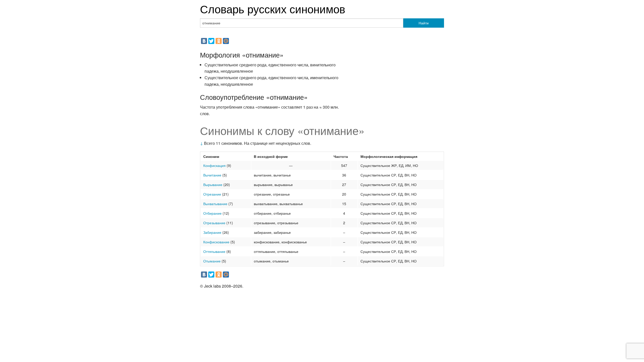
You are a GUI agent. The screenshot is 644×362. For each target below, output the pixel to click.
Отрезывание (214, 222)
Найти (424, 22)
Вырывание (212, 184)
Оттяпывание (214, 251)
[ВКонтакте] (204, 41)
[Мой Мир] (226, 41)
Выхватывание (215, 203)
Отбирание (212, 213)
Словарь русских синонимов (272, 8)
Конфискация (214, 165)
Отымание (212, 260)
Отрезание (212, 194)
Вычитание (212, 174)
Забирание (212, 232)
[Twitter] (211, 41)
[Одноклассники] (219, 41)
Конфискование (216, 241)
